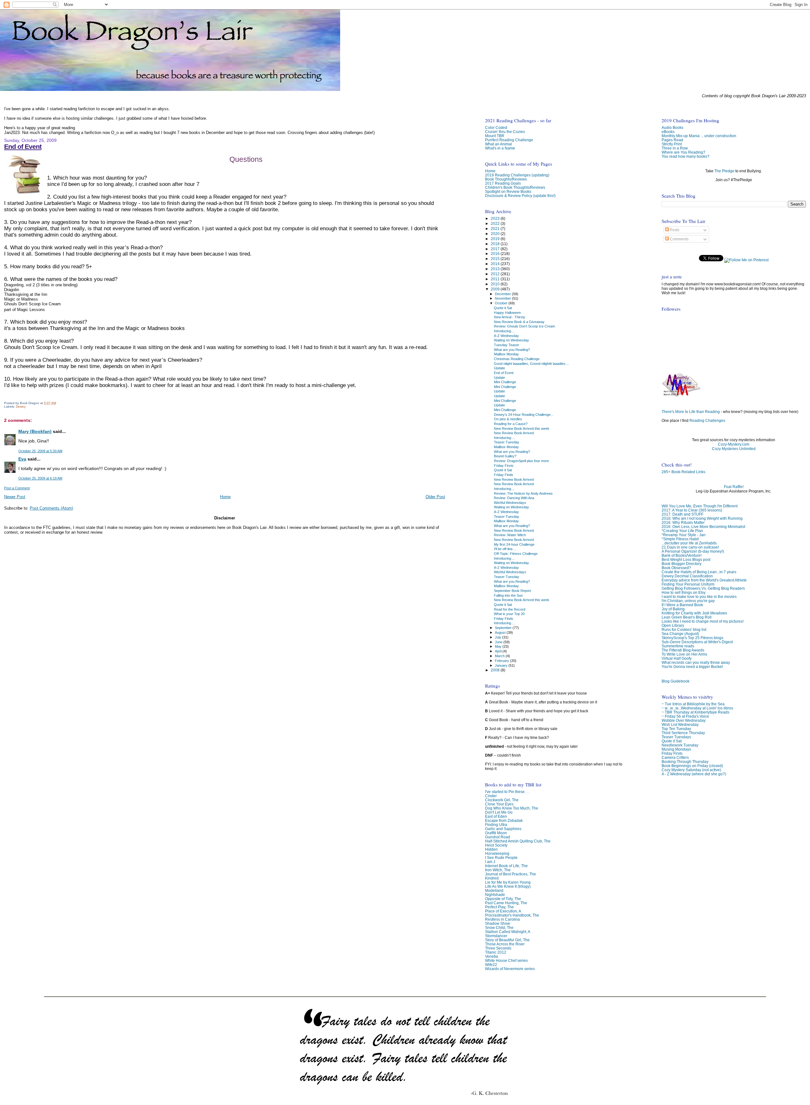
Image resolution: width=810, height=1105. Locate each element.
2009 (496, 289)
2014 (496, 264)
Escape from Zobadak (504, 820)
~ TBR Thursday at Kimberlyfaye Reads (695, 712)
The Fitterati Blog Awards (683, 650)
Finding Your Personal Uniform (688, 584)
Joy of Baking (673, 609)
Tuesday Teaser (506, 345)
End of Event (22, 146)
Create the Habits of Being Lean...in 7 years (699, 572)
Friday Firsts (672, 753)
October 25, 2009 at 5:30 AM (40, 451)
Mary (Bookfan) (35, 431)
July (498, 637)
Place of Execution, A (503, 911)
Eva (22, 458)
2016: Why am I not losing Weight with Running (702, 518)
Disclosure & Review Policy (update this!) (520, 196)
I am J (490, 862)
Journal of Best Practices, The (510, 874)
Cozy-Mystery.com (733, 444)
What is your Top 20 (509, 614)
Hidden (491, 849)
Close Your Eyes (499, 804)
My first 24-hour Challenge (514, 544)
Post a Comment (17, 488)
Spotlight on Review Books (508, 191)
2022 (496, 223)
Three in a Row (675, 148)
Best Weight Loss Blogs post (686, 559)
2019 (496, 239)
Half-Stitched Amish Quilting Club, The (518, 841)
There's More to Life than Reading (691, 412)
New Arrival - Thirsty (509, 317)
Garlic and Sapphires (503, 829)
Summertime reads (678, 646)
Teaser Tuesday (506, 442)
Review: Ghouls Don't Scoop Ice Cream (524, 326)
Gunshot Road (497, 837)
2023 (496, 218)
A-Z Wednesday (506, 336)
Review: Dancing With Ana (514, 498)
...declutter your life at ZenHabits (689, 543)
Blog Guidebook (675, 681)
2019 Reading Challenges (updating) (517, 175)
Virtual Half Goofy (677, 658)
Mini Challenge (505, 382)
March (500, 656)
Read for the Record (509, 609)
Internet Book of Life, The (506, 866)
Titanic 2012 (495, 952)
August (501, 632)
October (501, 303)
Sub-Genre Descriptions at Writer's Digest (697, 642)
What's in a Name (500, 148)
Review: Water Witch (510, 535)
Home (225, 496)
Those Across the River (505, 944)
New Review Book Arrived (514, 433)
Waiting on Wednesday (511, 340)
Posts (674, 230)
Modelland (494, 890)
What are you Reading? (512, 350)
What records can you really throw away (696, 662)
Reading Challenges (707, 420)
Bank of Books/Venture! (681, 555)
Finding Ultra (496, 824)
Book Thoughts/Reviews (506, 179)
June (499, 642)
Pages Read (672, 140)
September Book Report (512, 591)
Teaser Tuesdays (676, 737)
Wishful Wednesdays (510, 503)
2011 (496, 279)
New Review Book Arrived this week (521, 428)
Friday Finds (503, 475)
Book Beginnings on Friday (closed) (692, 766)
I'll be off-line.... (505, 549)
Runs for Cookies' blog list (684, 629)
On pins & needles (508, 419)
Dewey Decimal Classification (687, 576)
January (501, 665)
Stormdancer (496, 936)
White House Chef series (506, 960)
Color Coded (496, 127)
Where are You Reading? (683, 152)
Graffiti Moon (496, 833)
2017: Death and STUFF (682, 514)
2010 (496, 284)
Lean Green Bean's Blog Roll (687, 617)
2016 (496, 253)
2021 (496, 228)
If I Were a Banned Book (682, 605)
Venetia (491, 956)
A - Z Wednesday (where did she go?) (694, 774)
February (502, 661)
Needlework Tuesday (680, 745)
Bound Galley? (505, 456)
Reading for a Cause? (510, 424)
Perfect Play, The (499, 907)
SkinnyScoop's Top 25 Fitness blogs (692, 638)
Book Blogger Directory (681, 564)
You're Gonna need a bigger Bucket (692, 666)
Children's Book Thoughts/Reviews (515, 187)
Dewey (21, 406)
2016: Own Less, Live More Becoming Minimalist (703, 526)
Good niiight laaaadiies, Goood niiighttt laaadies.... (531, 363)
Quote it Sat (672, 741)
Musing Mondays (676, 749)
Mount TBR (494, 136)
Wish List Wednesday (680, 724)
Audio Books (672, 127)
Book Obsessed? (676, 568)
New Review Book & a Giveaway (519, 322)
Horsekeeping (497, 853)
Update (499, 368)
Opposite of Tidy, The (503, 899)
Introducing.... (504, 331)
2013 (496, 269)
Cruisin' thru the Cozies (505, 132)
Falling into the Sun (508, 595)
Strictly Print (672, 144)
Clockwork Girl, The (502, 800)
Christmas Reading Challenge (516, 359)
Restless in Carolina (502, 919)
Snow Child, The (499, 927)
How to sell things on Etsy (684, 592)
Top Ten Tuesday (676, 729)
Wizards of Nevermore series (510, 969)
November (503, 298)
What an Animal (498, 144)
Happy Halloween (507, 312)
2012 (496, 274)
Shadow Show (497, 923)
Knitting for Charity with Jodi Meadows (694, 613)
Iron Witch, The (498, 870)
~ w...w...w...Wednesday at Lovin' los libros (697, 708)
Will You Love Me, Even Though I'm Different (700, 506)
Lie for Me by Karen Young (508, 882)
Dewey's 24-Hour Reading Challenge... (523, 414)
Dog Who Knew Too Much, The (511, 808)
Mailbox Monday (506, 354)
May (498, 646)
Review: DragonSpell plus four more (521, 461)
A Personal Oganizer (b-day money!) (693, 551)
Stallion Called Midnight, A (507, 932)
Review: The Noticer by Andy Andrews (523, 493)
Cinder (491, 796)
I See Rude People (501, 857)
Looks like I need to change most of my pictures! (703, 621)
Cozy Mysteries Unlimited (734, 449)
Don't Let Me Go (499, 812)
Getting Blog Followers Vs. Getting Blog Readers (703, 588)
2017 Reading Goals (503, 183)
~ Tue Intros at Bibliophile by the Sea (693, 704)
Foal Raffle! (734, 487)
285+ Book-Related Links (683, 472)
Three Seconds (498, 948)
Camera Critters (675, 757)
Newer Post (14, 496)
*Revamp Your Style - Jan (684, 535)
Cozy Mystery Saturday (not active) (691, 770)
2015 (496, 259)
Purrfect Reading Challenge (509, 140)
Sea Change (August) (680, 634)
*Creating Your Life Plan (682, 531)
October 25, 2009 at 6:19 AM (40, 478)
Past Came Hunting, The (506, 903)
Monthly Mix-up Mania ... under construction (699, 136)
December (503, 294)
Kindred (492, 878)
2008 (496, 670)
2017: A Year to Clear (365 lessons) (692, 510)
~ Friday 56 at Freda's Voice (685, 716)
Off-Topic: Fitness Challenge (516, 554)
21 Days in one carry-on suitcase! (690, 547)
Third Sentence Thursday (683, 733)
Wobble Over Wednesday (684, 720)
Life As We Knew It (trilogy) (508, 886)
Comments (678, 239)
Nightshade (495, 894)
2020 (496, 234)
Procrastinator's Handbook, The (512, 915)
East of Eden (496, 816)
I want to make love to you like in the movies (699, 596)
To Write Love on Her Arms (684, 654)
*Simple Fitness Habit (680, 539)
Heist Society (496, 845)
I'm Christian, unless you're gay (688, 601)
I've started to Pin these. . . (507, 792)
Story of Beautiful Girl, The (507, 940)
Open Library (673, 625)
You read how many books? (685, 156)
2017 (496, 249)
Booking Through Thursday (685, 761)
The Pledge (724, 171)
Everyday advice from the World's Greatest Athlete (704, 580)
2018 (496, 244)
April (498, 651)
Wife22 (491, 964)
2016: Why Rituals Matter (683, 522)
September (504, 628)
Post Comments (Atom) (51, 508)
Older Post (435, 496)
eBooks (668, 132)
